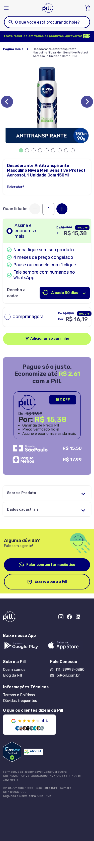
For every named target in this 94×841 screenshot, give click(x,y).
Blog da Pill (12, 675)
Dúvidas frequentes (20, 700)
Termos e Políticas (19, 695)
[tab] (21, 150)
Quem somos (14, 669)
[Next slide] (87, 102)
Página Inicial (14, 49)
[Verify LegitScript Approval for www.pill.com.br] (12, 752)
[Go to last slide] (7, 102)
